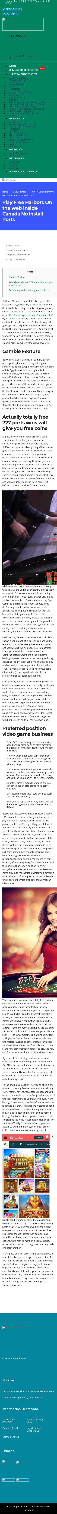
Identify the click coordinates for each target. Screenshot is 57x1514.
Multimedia (15, 146)
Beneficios (15, 149)
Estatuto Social (10, 1428)
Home (5, 191)
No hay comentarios (15, 259)
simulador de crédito (27, 69)
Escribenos (14, 45)
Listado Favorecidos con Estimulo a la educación (28, 1391)
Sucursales (16, 158)
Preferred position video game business (29, 290)
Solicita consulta (17, 39)
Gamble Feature (17, 277)
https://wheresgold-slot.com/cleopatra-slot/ (30, 315)
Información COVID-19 (8, 1421)
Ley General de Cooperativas (34, 1429)
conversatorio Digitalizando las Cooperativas (24, 114)
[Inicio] (9, 179)
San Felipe (14, 168)
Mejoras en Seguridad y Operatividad (22, 1397)
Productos (16, 118)
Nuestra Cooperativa (23, 74)
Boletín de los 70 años (35, 1421)
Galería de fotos (10, 1436)
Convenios (14, 155)
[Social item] (5, 6)
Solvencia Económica (23, 171)
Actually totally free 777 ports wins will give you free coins (31, 284)
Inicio (12, 66)
